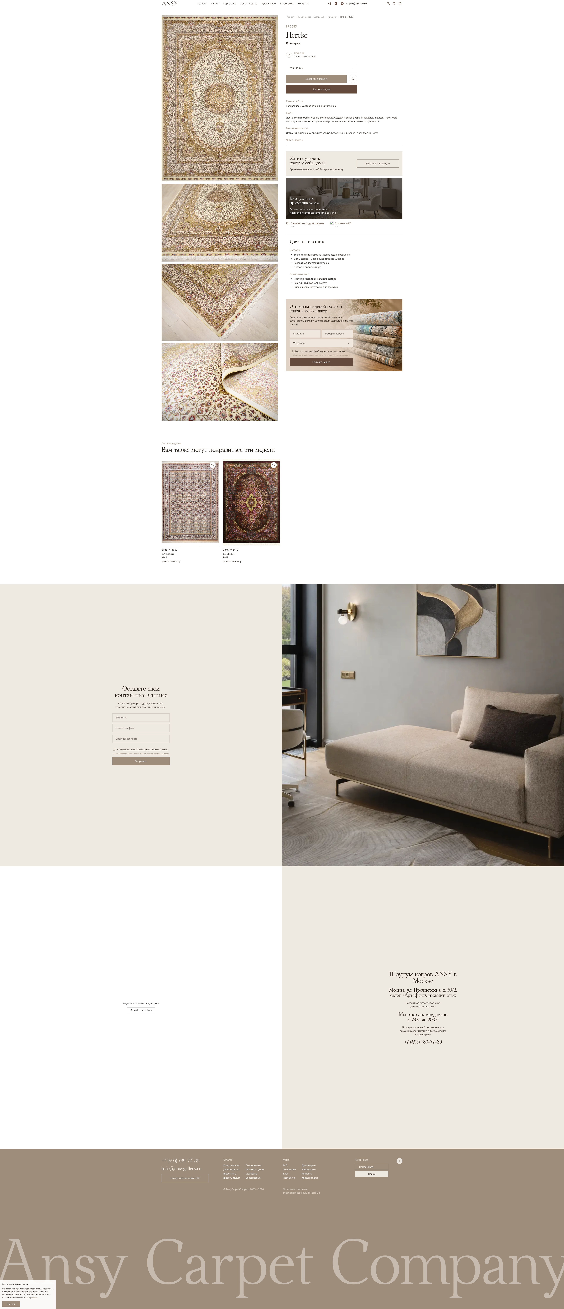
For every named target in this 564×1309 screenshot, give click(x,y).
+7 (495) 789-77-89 (356, 3)
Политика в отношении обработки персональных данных (301, 1191)
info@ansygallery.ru (182, 1168)
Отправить (141, 761)
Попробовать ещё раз (141, 1010)
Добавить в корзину (316, 78)
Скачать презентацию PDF (185, 1178)
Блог (285, 1173)
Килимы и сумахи (255, 1169)
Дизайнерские (231, 1169)
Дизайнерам (269, 3)
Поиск (371, 1174)
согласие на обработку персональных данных (323, 351)
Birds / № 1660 (169, 549)
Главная (290, 16)
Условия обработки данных (338, 355)
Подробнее (31, 1297)
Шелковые (319, 16)
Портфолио (229, 3)
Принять (11, 1304)
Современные (253, 1165)
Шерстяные (229, 1173)
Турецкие (332, 16)
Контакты (303, 3)
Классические (304, 16)
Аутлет (215, 3)
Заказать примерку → (378, 163)
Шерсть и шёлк (231, 1177)
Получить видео (321, 362)
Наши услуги (309, 1169)
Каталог (202, 3)
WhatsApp (298, 343)
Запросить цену (321, 89)
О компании (286, 3)
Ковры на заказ (249, 3)
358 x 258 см (296, 68)
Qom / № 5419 (230, 549)
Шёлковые (251, 1173)
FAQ (285, 1165)
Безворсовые (253, 1177)
